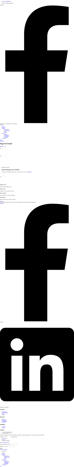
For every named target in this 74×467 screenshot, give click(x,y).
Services (3, 459)
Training (5, 460)
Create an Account (6, 442)
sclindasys (8, 436)
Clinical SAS (6, 455)
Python (5, 458)
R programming (7, 456)
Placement (6, 463)
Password (2, 446)
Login (1, 448)
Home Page (30, 171)
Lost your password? (3, 449)
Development (6, 461)
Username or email (3, 444)
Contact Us (4, 464)
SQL (5, 457)
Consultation (6, 462)
